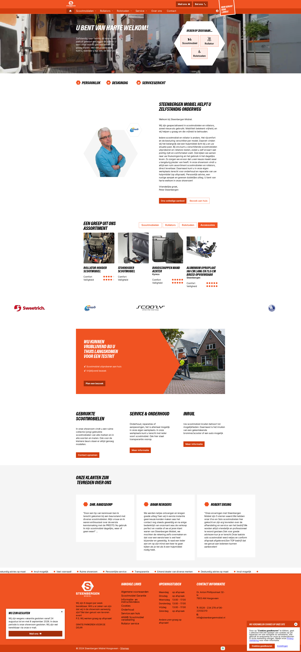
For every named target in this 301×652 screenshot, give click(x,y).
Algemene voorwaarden (135, 592)
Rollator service (130, 623)
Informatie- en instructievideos (130, 600)
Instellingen (282, 646)
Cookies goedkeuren (262, 646)
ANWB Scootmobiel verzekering (132, 618)
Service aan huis (130, 613)
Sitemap (124, 648)
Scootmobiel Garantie (133, 596)
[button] (86, 11)
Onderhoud (127, 610)
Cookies (126, 606)
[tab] (150, 225)
